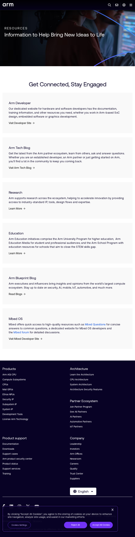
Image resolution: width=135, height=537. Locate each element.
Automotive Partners (81, 421)
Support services (11, 468)
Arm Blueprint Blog (22, 278)
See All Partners (78, 411)
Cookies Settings (19, 525)
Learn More (15, 208)
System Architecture (81, 384)
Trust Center (76, 473)
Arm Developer (20, 103)
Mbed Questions (95, 324)
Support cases (10, 453)
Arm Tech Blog (19, 148)
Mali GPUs (7, 389)
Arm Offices (76, 453)
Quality (73, 468)
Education (16, 233)
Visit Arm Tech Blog (20, 167)
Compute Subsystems (14, 379)
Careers (74, 463)
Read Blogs (15, 294)
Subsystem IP (9, 404)
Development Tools (12, 414)
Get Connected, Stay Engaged (67, 84)
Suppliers (75, 478)
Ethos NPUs (8, 394)
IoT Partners (76, 426)
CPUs (5, 384)
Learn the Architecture (82, 374)
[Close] (112, 509)
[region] (60, 519)
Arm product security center (17, 458)
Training (6, 473)
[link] (8, 5)
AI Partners (75, 416)
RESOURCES (16, 28)
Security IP (8, 399)
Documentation (10, 444)
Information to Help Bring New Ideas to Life (54, 35)
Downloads (8, 449)
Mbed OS (16, 319)
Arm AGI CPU (9, 374)
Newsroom (75, 458)
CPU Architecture (79, 379)
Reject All (75, 525)
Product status (10, 463)
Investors (75, 449)
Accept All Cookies (101, 525)
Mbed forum (21, 332)
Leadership (75, 444)
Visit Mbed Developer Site (24, 338)
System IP (7, 409)
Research (15, 192)
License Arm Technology (15, 419)
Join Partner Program (81, 406)
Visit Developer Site (20, 122)
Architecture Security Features (86, 389)
